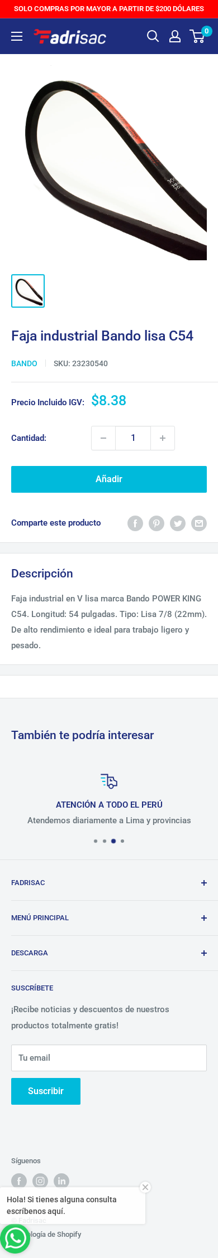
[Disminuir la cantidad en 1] (103, 438)
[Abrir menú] (16, 36)
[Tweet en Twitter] (178, 523)
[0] (198, 36)
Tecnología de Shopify (46, 1234)
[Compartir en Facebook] (135, 523)
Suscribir (46, 1091)
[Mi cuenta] (175, 36)
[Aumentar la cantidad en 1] (162, 438)
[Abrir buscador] (153, 36)
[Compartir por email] (199, 523)
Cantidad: (28, 438)
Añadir (109, 479)
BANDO (24, 363)
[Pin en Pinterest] (156, 523)
